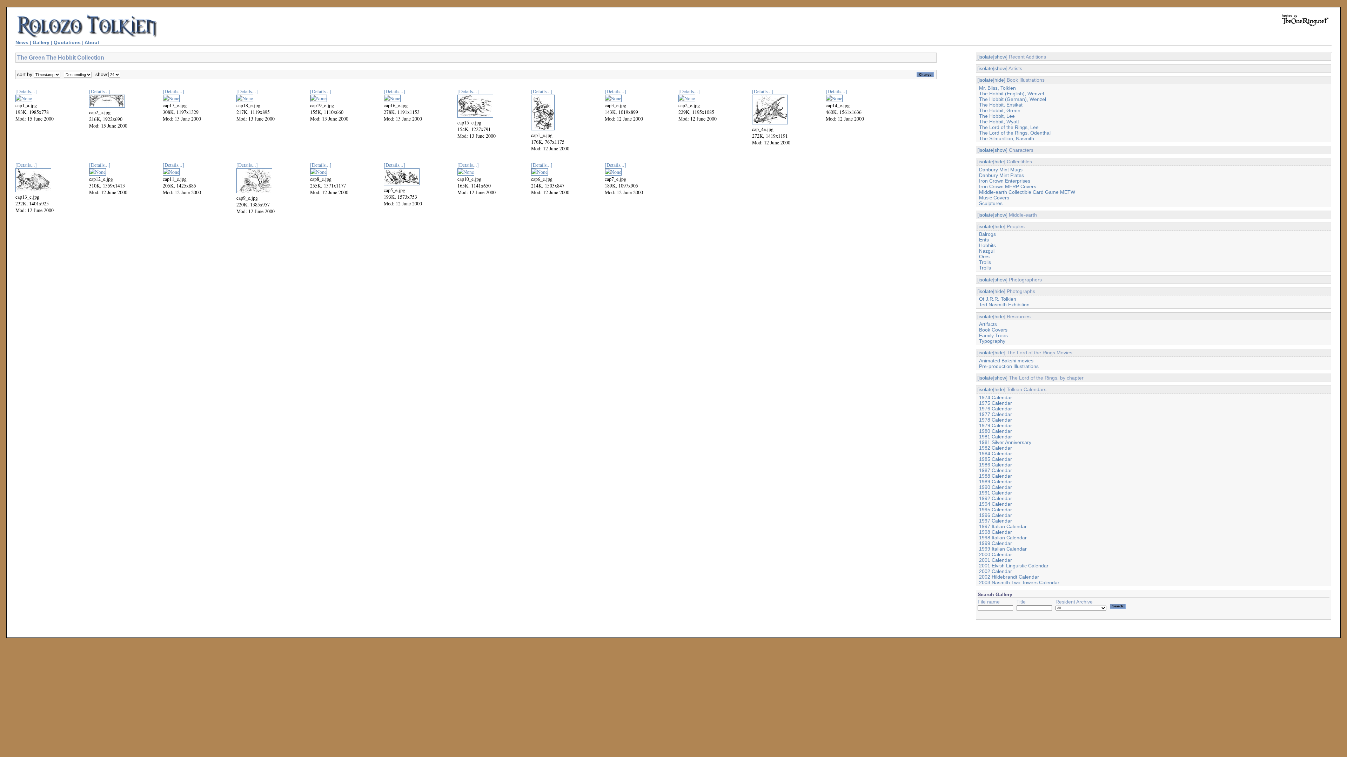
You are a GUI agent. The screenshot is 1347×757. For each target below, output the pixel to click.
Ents (984, 240)
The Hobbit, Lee (997, 116)
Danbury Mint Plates (1001, 175)
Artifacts (988, 324)
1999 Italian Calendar (1003, 549)
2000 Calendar (995, 554)
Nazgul (986, 251)
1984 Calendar (995, 453)
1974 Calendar (995, 397)
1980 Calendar (995, 431)
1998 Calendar (995, 532)
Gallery (41, 42)
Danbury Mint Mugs (1001, 169)
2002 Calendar (995, 571)
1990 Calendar (995, 487)
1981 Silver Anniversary (1005, 442)
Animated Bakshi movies (1006, 360)
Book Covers (993, 330)
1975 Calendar (995, 403)
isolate (986, 57)
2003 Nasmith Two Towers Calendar (1019, 582)
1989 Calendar (995, 481)
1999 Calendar (995, 543)
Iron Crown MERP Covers (1007, 186)
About (92, 42)
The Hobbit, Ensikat (1001, 105)
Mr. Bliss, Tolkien (997, 88)
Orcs (984, 256)
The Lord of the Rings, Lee (1009, 127)
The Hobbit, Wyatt (999, 121)
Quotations (67, 42)
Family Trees (993, 335)
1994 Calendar (995, 504)
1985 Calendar (995, 459)
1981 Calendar (995, 436)
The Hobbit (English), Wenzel (1011, 93)
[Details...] (26, 91)
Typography (992, 341)
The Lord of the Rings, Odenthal (1015, 133)
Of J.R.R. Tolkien (997, 299)
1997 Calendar (995, 521)
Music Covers (994, 197)
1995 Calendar (995, 509)
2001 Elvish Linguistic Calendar (1013, 565)
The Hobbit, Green (999, 110)
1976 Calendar (995, 408)
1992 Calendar (995, 498)
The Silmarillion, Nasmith (1006, 138)
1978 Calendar (995, 420)
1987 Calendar (995, 470)
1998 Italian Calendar (1003, 537)
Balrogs (987, 234)
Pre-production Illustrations (1009, 366)
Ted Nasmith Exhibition (1004, 304)
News (21, 42)
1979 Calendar (995, 425)
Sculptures (991, 203)
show (1000, 57)
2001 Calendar (995, 560)
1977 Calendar (995, 414)
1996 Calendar (995, 515)
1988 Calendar (995, 476)
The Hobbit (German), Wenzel (1012, 99)
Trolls (985, 262)
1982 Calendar (995, 448)
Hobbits (987, 245)
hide (999, 80)
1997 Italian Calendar (1003, 526)
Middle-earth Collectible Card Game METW (1027, 192)
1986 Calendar (995, 465)
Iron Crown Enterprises (1004, 181)
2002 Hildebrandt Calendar (1009, 577)
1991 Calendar (995, 493)
